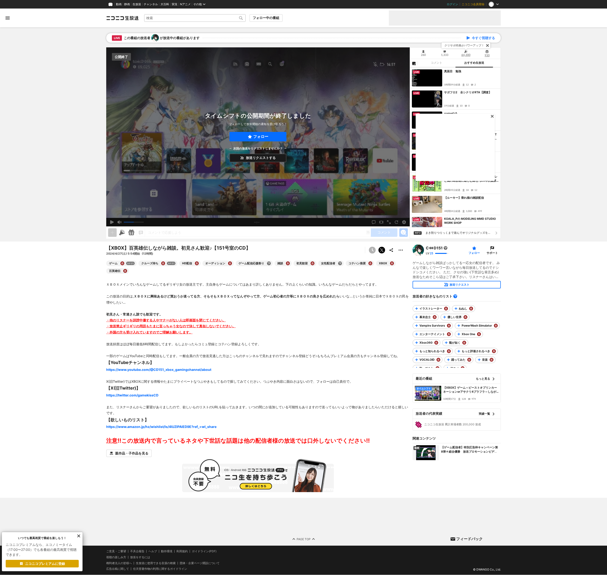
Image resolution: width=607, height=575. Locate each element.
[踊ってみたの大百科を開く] (469, 360)
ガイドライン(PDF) (204, 551)
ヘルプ (152, 551)
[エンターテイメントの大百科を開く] (449, 334)
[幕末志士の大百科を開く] (435, 317)
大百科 (165, 4)
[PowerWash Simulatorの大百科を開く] (496, 326)
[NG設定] (414, 63)
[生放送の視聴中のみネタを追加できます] (112, 232)
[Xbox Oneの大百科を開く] (479, 334)
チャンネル (151, 4)
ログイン (452, 4)
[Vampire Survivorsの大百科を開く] (449, 326)
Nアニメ (185, 4)
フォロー (260, 137)
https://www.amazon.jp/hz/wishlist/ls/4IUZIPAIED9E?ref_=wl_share (161, 427)
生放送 (137, 4)
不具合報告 (137, 551)
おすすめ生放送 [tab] (474, 62)
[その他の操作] (400, 250)
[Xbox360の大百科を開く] (436, 343)
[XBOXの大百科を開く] (392, 263)
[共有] (391, 250)
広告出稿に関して (117, 569)
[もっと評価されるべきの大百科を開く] (494, 351)
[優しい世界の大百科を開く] (465, 317)
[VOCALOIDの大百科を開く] (438, 360)
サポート (492, 253)
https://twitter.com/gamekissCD (132, 395)
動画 (119, 4)
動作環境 (166, 551)
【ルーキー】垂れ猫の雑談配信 (464, 197)
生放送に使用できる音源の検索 (156, 563)
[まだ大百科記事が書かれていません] (445, 248)
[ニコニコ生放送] (122, 18)
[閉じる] (487, 45)
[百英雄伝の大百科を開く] (125, 271)
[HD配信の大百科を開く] (197, 263)
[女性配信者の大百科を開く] (340, 263)
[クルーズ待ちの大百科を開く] (163, 263)
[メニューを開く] (7, 18)
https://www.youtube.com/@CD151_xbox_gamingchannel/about (158, 370)
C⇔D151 (434, 248)
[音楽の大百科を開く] (491, 360)
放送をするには (140, 557)
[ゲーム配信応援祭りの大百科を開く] (269, 263)
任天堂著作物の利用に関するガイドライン (160, 569)
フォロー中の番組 (266, 18)
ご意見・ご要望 (116, 551)
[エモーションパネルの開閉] (403, 232)
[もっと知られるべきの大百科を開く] (449, 351)
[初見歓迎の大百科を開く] (312, 263)
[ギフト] (131, 232)
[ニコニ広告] (122, 232)
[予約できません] (372, 250)
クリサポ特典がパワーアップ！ (464, 45)
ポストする (381, 250)
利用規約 (182, 551)
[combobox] (195, 18)
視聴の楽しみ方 (116, 557)
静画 (127, 4)
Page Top (304, 539)
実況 (174, 4)
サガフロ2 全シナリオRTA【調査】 (468, 92)
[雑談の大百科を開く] (288, 263)
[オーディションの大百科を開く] (230, 263)
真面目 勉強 (452, 71)
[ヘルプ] (455, 296)
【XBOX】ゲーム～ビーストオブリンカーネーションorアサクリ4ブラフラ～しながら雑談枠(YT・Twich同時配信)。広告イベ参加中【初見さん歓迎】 (470, 390)
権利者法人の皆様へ (119, 563)
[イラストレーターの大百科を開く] (446, 308)
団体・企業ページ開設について (200, 563)
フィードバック (469, 538)
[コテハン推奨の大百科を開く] (370, 263)
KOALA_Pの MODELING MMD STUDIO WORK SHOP (470, 221)
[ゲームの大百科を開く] (122, 263)
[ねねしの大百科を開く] (471, 308)
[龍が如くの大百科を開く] (464, 343)
